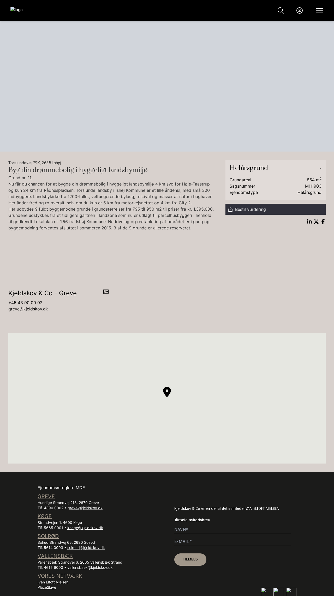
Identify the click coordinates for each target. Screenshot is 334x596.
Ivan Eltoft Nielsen (53, 582)
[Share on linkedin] (309, 221)
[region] (167, 398)
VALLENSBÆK (55, 556)
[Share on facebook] (323, 221)
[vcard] (106, 293)
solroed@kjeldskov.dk (86, 547)
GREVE (46, 496)
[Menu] (318, 10)
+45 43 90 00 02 (25, 302)
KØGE (45, 516)
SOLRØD (48, 536)
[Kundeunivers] (299, 10)
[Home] (88, 10)
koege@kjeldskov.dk (85, 527)
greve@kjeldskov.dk (28, 308)
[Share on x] (316, 221)
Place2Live (47, 587)
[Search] (281, 10)
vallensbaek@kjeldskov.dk (90, 567)
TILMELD (190, 559)
